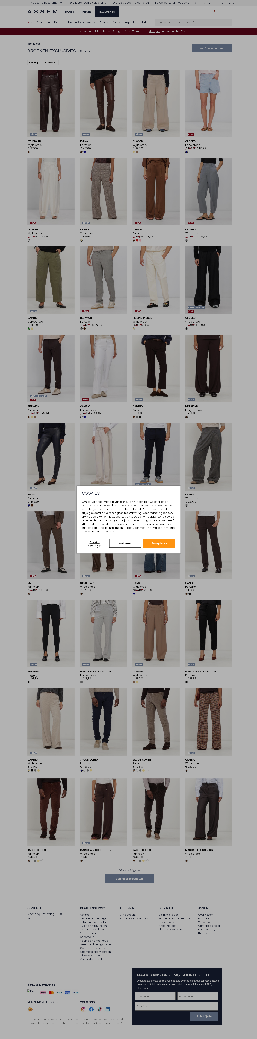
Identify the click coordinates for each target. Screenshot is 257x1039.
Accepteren (159, 543)
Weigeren (125, 543)
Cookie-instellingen (94, 544)
